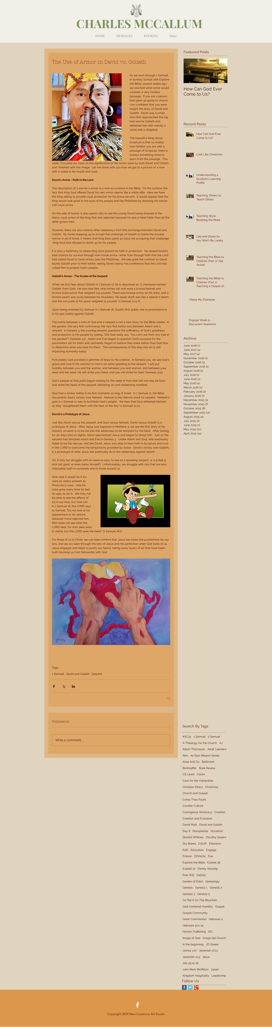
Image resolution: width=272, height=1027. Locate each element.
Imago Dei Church (214, 938)
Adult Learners (216, 749)
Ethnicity (200, 856)
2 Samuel (214, 736)
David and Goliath (77, 673)
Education (197, 850)
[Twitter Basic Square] (190, 987)
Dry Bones (189, 843)
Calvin (201, 774)
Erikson (187, 856)
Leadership (218, 975)
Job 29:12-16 (190, 963)
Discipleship (200, 831)
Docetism (217, 831)
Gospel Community (195, 912)
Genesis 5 (203, 894)
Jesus (206, 956)
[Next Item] (221, 71)
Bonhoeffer (190, 768)
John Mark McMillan (195, 969)
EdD (185, 850)
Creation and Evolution (197, 818)
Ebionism (215, 843)
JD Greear (212, 944)
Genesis (188, 887)
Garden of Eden (193, 881)
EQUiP (202, 843)
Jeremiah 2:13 (191, 956)
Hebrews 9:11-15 (193, 925)
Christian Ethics (193, 787)
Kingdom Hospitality (196, 975)
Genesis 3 (189, 894)
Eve (210, 856)
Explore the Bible (194, 862)
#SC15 (187, 736)
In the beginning (193, 944)
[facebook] (137, 1005)
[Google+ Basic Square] (196, 987)
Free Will (188, 875)
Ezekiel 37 (189, 868)
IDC (210, 931)
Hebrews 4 (216, 919)
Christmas (211, 787)
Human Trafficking (194, 931)
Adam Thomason (194, 749)
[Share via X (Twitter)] (64, 686)
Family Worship (208, 868)
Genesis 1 (201, 887)
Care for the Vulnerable (198, 780)
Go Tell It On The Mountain (200, 900)
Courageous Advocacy (197, 812)
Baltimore (208, 761)
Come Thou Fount (194, 799)
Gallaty (201, 875)
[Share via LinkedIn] (73, 686)
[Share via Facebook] (54, 686)
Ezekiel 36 (213, 862)
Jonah (215, 969)
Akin (185, 755)
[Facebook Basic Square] (184, 987)
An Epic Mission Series (204, 755)
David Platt (190, 824)
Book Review (207, 768)
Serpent (97, 673)
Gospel (219, 906)
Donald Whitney (193, 837)
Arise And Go (191, 761)
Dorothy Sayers (216, 837)
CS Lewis (189, 774)
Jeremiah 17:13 (208, 950)
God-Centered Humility (198, 906)
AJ (221, 743)
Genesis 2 (216, 887)
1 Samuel (58, 673)
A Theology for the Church (200, 743)
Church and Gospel (195, 793)
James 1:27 (190, 950)
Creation (219, 812)
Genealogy (212, 881)
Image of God (191, 938)
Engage (211, 850)
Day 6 (186, 831)
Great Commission (194, 919)
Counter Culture (193, 805)
